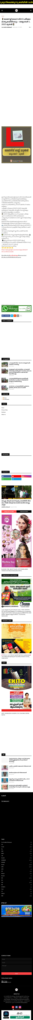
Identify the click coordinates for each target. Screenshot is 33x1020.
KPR (16, 869)
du (16, 849)
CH (16, 844)
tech (16, 889)
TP (16, 891)
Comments (6, 399)
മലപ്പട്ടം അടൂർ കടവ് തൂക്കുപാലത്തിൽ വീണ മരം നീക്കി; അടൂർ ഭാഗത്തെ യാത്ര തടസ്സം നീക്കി (16, 503)
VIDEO (16, 893)
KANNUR (16, 860)
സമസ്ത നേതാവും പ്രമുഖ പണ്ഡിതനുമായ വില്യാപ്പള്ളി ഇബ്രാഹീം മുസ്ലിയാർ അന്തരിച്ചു (19, 760)
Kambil (16, 858)
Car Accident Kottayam (16, 842)
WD (16, 895)
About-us (4, 414)
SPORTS (16, 887)
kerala (16, 864)
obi (16, 882)
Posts (5, 398)
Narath (16, 875)
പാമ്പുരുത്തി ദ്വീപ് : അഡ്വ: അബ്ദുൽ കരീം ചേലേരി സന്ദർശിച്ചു (19, 363)
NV (16, 880)
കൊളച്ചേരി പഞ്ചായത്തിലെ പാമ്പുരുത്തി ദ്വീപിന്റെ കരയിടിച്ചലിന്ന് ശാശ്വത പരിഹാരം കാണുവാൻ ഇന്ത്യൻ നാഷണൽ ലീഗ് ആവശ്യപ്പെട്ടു (20, 371)
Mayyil (16, 873)
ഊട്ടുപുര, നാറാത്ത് (9, 511)
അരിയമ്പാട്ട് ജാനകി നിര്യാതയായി (18, 772)
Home (3, 16)
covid (16, 846)
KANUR (16, 862)
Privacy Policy (5, 410)
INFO (16, 853)
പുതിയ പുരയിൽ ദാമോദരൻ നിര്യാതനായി (20, 766)
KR (16, 871)
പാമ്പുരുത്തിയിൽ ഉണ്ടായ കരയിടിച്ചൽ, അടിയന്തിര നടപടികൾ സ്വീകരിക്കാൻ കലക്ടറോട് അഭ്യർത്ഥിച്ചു (18, 380)
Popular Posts (24, 511)
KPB (16, 866)
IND (16, 851)
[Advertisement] (16, 46)
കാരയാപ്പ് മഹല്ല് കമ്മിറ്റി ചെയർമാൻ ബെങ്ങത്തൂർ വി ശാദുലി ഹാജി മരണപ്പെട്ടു (19, 786)
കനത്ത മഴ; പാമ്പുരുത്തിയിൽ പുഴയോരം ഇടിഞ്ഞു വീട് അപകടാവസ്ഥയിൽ (19, 386)
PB (16, 884)
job (16, 855)
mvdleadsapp (14, 255)
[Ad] (16, 1015)
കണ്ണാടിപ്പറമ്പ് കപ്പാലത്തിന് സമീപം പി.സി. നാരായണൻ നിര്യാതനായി (19, 779)
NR (16, 878)
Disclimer (4, 412)
